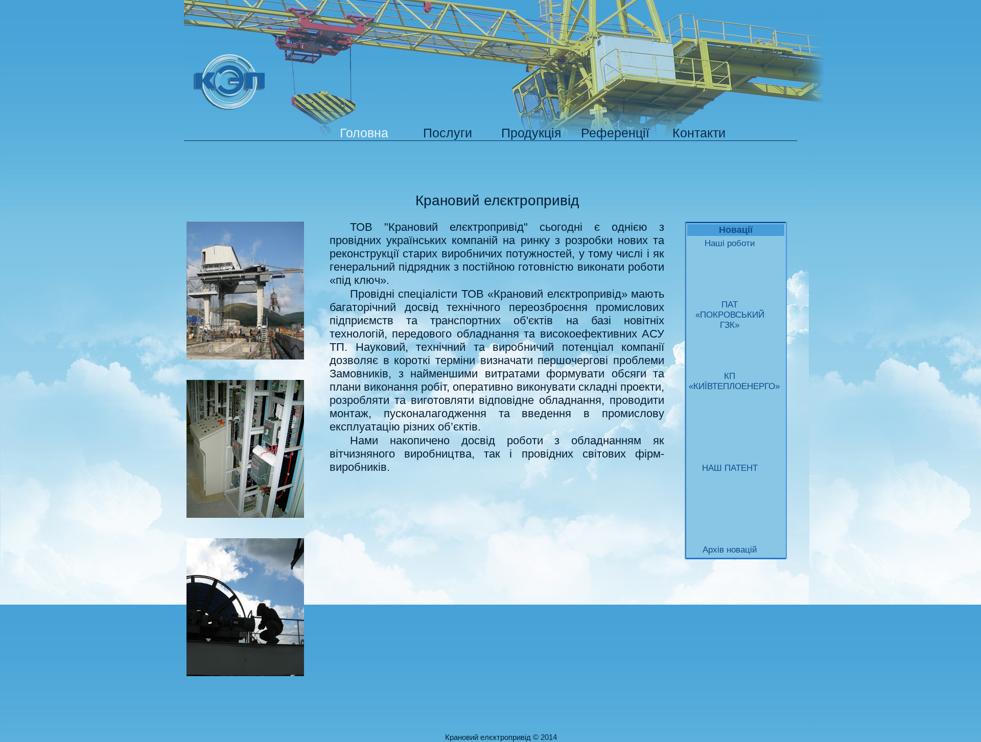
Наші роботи (730, 243)
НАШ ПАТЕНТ (730, 468)
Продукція (531, 133)
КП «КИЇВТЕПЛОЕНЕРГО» (730, 381)
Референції (615, 133)
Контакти (699, 133)
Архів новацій (730, 550)
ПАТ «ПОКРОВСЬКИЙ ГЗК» (729, 315)
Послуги (447, 133)
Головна (364, 133)
